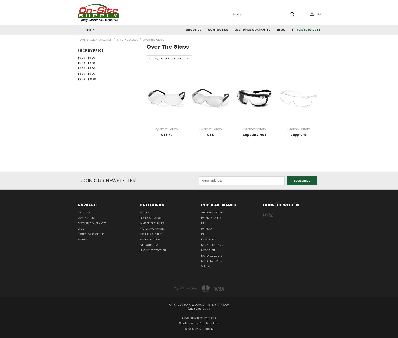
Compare (165, 101)
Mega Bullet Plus (212, 245)
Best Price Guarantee (252, 30)
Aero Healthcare (212, 212)
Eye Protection (149, 245)
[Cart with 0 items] (319, 13)
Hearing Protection (153, 250)
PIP (202, 234)
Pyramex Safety (211, 218)
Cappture (298, 135)
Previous (387, 325)
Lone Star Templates (206, 323)
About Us (193, 30)
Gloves (144, 212)
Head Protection (150, 218)
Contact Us (218, 30)
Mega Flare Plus (211, 261)
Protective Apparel (152, 228)
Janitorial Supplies (152, 223)
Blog (281, 30)
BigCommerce (206, 318)
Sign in (82, 234)
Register (98, 234)
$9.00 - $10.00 (87, 79)
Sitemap (83, 239)
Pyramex (206, 228)
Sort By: (154, 59)
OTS (210, 135)
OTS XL (166, 135)
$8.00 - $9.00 (86, 74)
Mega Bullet (209, 239)
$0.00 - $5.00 (86, 58)
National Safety (211, 255)
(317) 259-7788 (308, 30)
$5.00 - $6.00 (86, 63)
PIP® (203, 223)
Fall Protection (150, 239)
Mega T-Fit (208, 250)
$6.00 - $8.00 (86, 68)
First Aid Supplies (151, 234)
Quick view (166, 93)
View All (206, 266)
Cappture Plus (254, 135)
